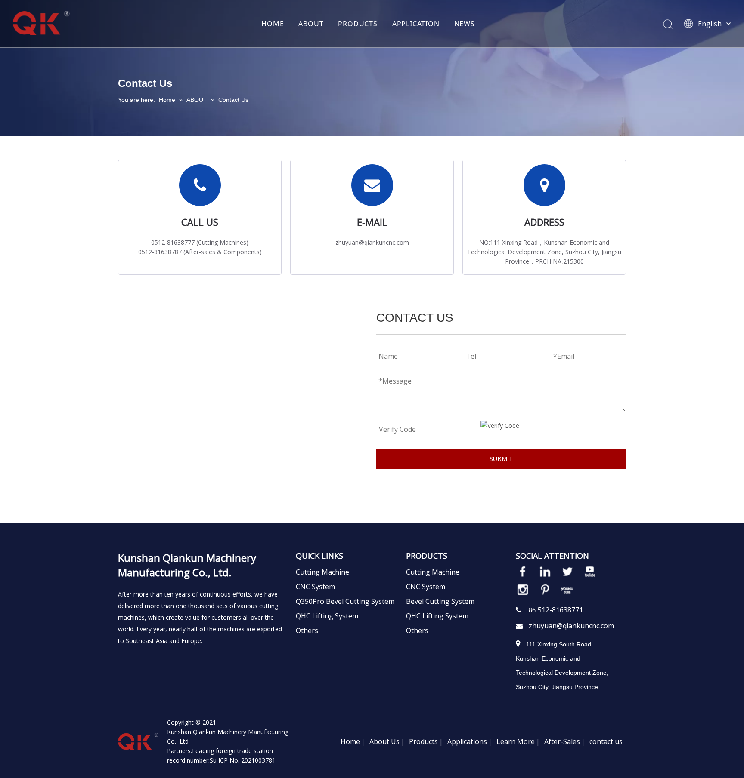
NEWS (464, 23)
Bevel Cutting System (440, 601)
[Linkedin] (545, 571)
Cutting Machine (322, 572)
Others (307, 630)
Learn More (515, 741)
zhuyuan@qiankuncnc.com (571, 625)
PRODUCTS (357, 23)
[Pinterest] (545, 590)
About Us (384, 741)
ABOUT (310, 23)
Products (423, 741)
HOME (272, 23)
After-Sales (562, 741)
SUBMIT (501, 459)
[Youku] (567, 590)
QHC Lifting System (327, 616)
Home (350, 741)
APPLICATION (416, 23)
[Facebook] (523, 571)
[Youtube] (590, 571)
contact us (606, 741)
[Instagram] (523, 590)
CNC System (315, 586)
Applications (467, 741)
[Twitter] (567, 571)
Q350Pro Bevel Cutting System (345, 601)
